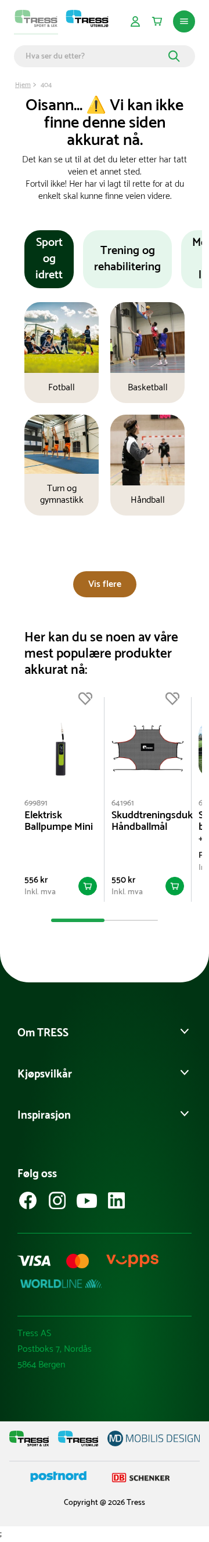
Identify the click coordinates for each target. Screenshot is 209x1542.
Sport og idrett (49, 259)
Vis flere (104, 584)
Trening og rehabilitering (127, 259)
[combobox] (95, 56)
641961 (122, 803)
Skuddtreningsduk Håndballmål (147, 821)
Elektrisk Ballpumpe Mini (58, 821)
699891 (36, 803)
